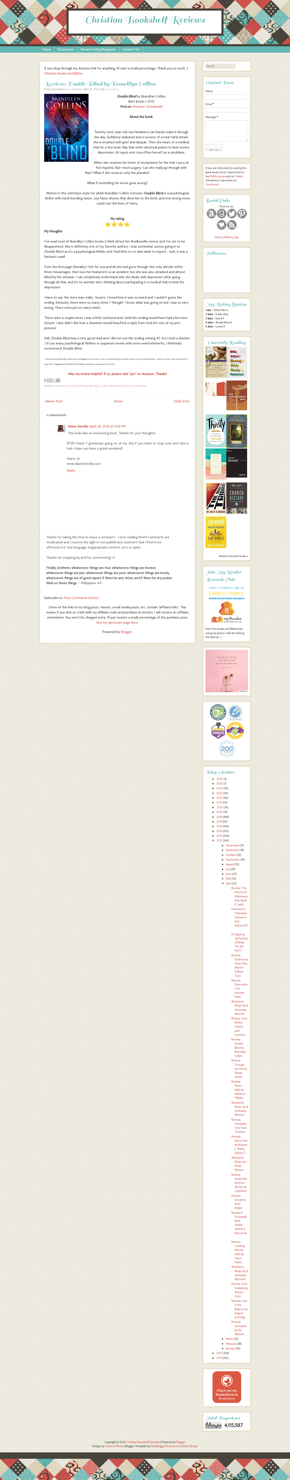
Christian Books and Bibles (63, 73)
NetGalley (116, 386)
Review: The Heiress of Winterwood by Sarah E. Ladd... (239, 896)
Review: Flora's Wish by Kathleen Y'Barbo (238, 1089)
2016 (219, 826)
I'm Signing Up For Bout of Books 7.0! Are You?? (239, 942)
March (229, 1338)
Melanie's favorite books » (233, 556)
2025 (219, 783)
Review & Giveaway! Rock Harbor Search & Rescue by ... (239, 1225)
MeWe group (217, 176)
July (228, 869)
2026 (219, 779)
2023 (219, 793)
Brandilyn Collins (99, 386)
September (232, 859)
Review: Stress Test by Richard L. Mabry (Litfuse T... (239, 1144)
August (230, 864)
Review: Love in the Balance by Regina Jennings (239, 1309)
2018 (219, 817)
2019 (219, 812)
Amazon (139, 106)
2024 (219, 788)
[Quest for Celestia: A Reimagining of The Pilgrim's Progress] (236, 446)
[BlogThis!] (50, 380)
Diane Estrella (78, 426)
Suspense (140, 386)
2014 (219, 835)
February (231, 1343)
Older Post (182, 401)
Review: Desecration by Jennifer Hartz (239, 988)
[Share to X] (54, 380)
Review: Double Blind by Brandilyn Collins (100, 83)
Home (46, 49)
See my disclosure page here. (117, 622)
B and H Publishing (76, 386)
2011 (218, 1358)
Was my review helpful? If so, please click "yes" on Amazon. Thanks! (117, 374)
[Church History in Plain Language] (236, 512)
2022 (219, 797)
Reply (71, 470)
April (228, 883)
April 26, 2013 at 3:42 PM (108, 426)
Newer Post (54, 401)
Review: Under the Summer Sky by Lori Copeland (239, 1183)
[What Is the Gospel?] (236, 476)
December (232, 845)
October (231, 855)
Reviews (129, 386)
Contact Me (130, 49)
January (230, 1348)
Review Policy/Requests (98, 49)
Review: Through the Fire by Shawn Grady (239, 1068)
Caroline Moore (114, 1446)
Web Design (190, 1446)
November (232, 850)
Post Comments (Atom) (81, 598)
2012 (219, 1353)
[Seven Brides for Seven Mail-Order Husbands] (216, 376)
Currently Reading (227, 342)
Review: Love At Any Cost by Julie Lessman (239, 1026)
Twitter (239, 176)
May (228, 878)
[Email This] (46, 380)
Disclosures (66, 49)
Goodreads (154, 106)
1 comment (111, 89)
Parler (219, 237)
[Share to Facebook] (58, 380)
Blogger (126, 632)
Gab (236, 237)
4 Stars (60, 386)
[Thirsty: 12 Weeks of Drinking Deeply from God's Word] (216, 446)
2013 (219, 840)
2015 (219, 831)
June (228, 873)
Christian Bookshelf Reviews (145, 20)
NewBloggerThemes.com (166, 1446)
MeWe (228, 237)
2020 (219, 807)
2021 (219, 802)
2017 (219, 821)
